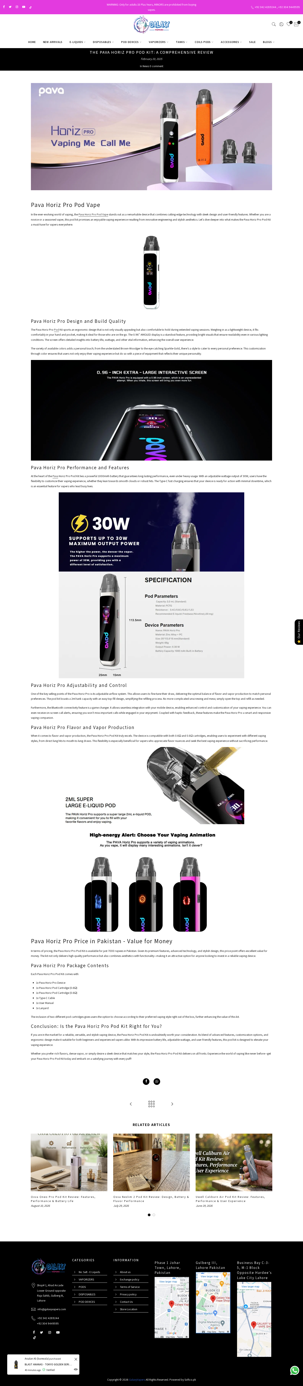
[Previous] (35, 1175)
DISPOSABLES (102, 42)
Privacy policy (128, 1294)
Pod (56, 329)
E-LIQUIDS (76, 42)
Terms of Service (130, 1287)
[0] (296, 25)
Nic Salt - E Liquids (89, 1272)
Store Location (128, 1309)
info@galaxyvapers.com (52, 1309)
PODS (82, 1287)
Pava (55, 476)
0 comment (156, 66)
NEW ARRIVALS (53, 42)
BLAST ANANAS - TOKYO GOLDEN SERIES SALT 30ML (49, 1364)
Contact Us (126, 1302)
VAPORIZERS (157, 42)
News (146, 66)
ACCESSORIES (230, 42)
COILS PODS (203, 42)
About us (125, 1272)
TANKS (180, 42)
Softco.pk (190, 1379)
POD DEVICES (130, 42)
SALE (252, 42)
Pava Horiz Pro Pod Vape (93, 214)
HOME (32, 42)
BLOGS (267, 42)
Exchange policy (129, 1279)
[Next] (268, 1175)
